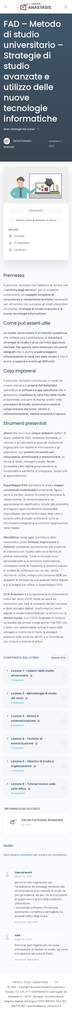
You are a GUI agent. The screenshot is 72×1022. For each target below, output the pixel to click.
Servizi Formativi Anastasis (42, 820)
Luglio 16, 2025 (23, 939)
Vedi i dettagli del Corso (19, 129)
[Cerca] (65, 7)
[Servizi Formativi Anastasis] (13, 821)
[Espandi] (7, 670)
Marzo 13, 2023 (23, 876)
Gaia (17, 935)
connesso (26, 855)
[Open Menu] (5, 6)
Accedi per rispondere (27, 922)
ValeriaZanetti (23, 872)
